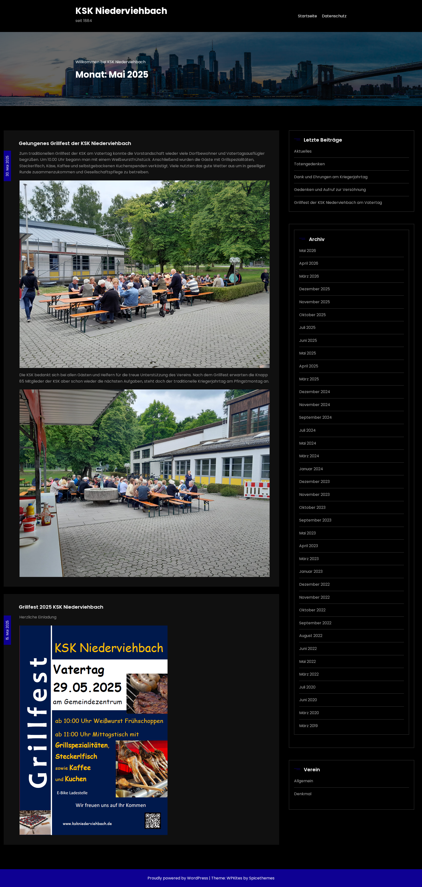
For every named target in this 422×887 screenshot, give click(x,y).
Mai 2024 (307, 443)
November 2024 (314, 404)
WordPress (197, 878)
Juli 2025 (307, 327)
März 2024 (309, 456)
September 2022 (315, 623)
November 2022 (314, 597)
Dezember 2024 (314, 392)
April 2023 (308, 546)
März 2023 (309, 559)
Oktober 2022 (312, 610)
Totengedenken (309, 164)
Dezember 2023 (314, 481)
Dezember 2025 (314, 289)
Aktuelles (303, 151)
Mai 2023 (307, 533)
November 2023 (314, 494)
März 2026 (309, 276)
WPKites (235, 878)
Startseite (307, 16)
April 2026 (308, 263)
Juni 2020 (308, 700)
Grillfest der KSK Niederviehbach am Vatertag (338, 202)
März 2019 (308, 726)
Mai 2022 (307, 661)
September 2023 (315, 520)
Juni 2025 (308, 340)
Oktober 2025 (312, 315)
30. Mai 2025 (7, 166)
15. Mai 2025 (7, 630)
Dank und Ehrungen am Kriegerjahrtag (331, 177)
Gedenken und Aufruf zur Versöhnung (330, 189)
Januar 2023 (311, 571)
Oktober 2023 (312, 507)
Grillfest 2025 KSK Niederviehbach (61, 607)
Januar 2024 (311, 469)
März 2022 (309, 674)
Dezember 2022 (314, 584)
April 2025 (308, 366)
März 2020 (309, 713)
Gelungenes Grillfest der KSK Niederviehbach (75, 143)
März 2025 (309, 379)
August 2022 (310, 635)
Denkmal (302, 794)
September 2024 (315, 417)
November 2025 (314, 302)
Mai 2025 (307, 353)
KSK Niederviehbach (121, 11)
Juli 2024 (307, 430)
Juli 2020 (307, 687)
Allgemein (303, 781)
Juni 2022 (308, 648)
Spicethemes (261, 878)
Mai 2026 (307, 250)
